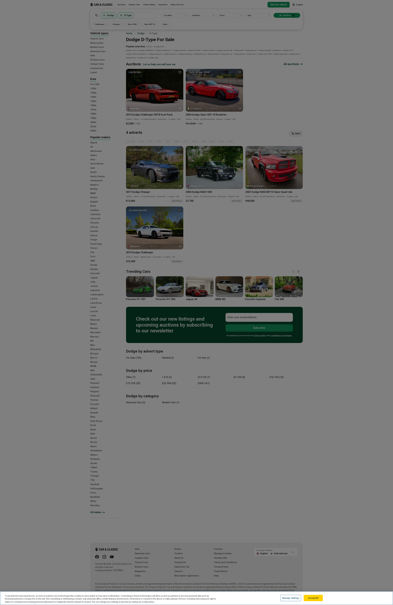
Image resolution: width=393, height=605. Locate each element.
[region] (196, 598)
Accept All (313, 598)
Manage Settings (290, 598)
